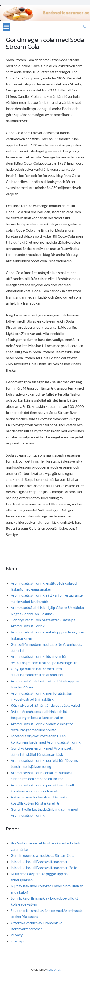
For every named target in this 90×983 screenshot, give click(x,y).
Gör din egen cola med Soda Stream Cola (42, 855)
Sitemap (17, 941)
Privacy (17, 935)
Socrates (54, 969)
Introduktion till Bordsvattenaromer (39, 861)
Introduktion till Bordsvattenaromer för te (44, 867)
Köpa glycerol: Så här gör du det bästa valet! (45, 705)
